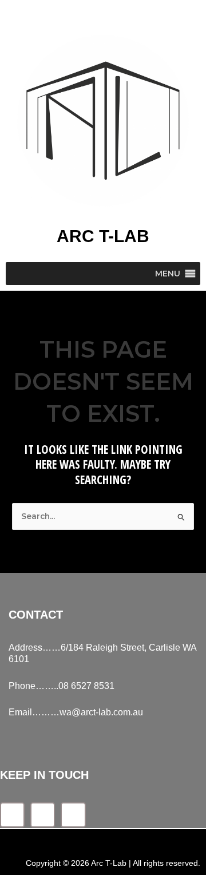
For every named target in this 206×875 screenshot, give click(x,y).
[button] (167, 273)
